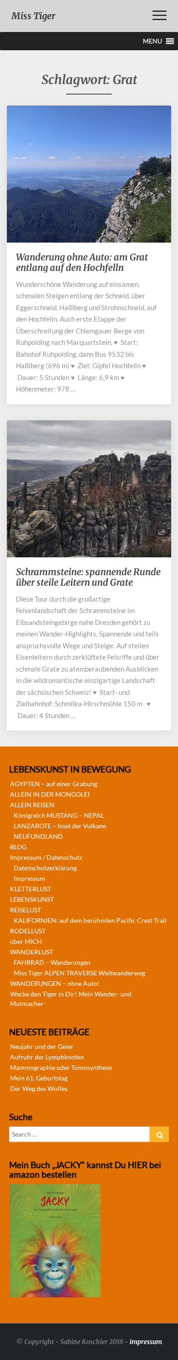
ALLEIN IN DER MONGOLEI (49, 794)
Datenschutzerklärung (45, 868)
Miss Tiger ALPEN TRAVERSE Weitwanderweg (79, 973)
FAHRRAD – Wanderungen (52, 962)
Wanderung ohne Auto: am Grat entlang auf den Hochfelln (82, 262)
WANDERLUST (31, 952)
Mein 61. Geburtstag (39, 1078)
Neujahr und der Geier (41, 1046)
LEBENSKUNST (32, 899)
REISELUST (25, 910)
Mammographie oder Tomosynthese (61, 1067)
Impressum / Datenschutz (46, 857)
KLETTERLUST (30, 889)
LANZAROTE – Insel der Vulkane (60, 826)
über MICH (26, 941)
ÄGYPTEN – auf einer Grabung (53, 784)
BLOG (18, 847)
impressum (146, 1342)
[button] (152, 41)
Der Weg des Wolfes (39, 1088)
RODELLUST (28, 931)
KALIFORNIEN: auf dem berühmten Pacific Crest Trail (90, 920)
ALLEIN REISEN (32, 805)
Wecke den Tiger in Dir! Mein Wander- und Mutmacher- (70, 998)
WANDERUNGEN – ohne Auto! (54, 983)
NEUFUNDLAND (38, 836)
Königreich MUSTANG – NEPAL (59, 815)
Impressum (29, 878)
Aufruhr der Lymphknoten (47, 1057)
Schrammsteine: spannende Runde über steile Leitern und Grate (88, 577)
